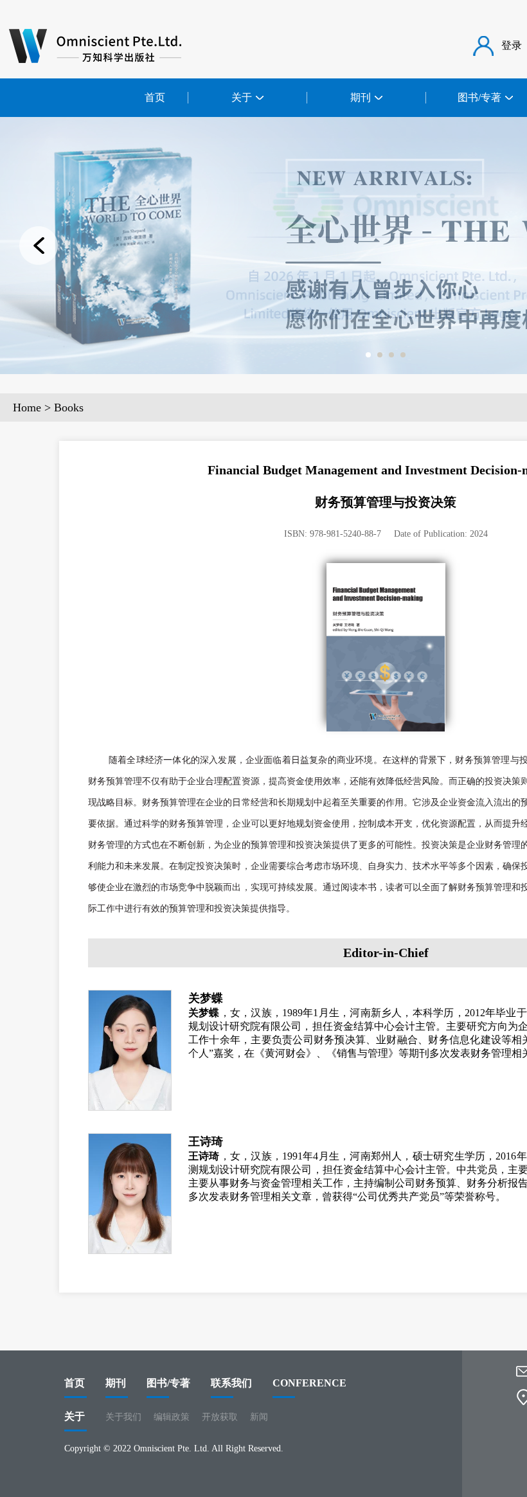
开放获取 (220, 1417)
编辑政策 (172, 1417)
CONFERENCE (309, 1382)
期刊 (115, 1382)
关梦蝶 (205, 998)
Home (27, 407)
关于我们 (123, 1417)
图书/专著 (168, 1382)
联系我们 (231, 1382)
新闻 (259, 1417)
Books (69, 407)
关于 (74, 1416)
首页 (155, 97)
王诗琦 (205, 1141)
